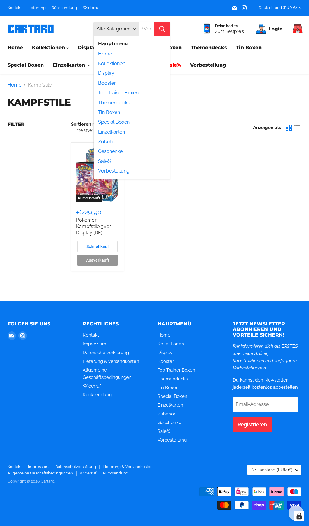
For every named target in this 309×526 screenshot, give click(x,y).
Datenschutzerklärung (106, 352)
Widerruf (91, 8)
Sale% (104, 161)
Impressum (94, 344)
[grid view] (289, 128)
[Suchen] (162, 29)
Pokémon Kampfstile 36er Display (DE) (93, 226)
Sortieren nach (87, 124)
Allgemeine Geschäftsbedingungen (40, 473)
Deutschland (278, 7)
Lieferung (36, 8)
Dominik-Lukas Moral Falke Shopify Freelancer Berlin (80, 489)
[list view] (297, 128)
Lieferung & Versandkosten (111, 361)
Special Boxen (114, 122)
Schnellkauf (97, 246)
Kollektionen (111, 63)
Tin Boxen (109, 112)
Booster (107, 83)
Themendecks (114, 103)
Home (105, 54)
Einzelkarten (111, 132)
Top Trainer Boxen (118, 93)
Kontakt (14, 8)
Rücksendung (64, 8)
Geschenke (110, 151)
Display (106, 73)
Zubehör (107, 141)
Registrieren (252, 424)
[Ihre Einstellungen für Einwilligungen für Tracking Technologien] (299, 516)
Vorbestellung (113, 171)
